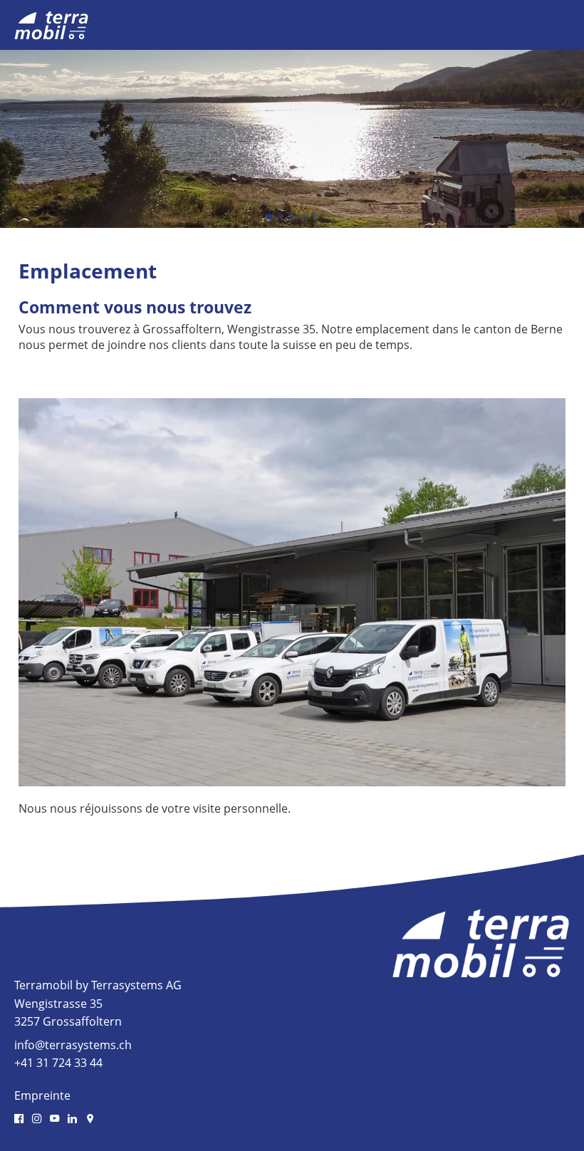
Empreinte (42, 1095)
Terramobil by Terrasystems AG (98, 985)
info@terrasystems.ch (73, 1045)
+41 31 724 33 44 (58, 1063)
